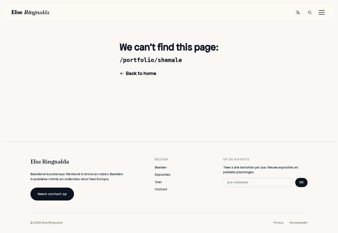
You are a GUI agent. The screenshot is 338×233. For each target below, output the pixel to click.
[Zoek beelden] (310, 12)
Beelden (161, 167)
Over (158, 182)
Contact (161, 189)
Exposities (162, 174)
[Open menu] (322, 12)
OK (301, 182)
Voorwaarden (299, 222)
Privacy (278, 222)
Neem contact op (52, 194)
